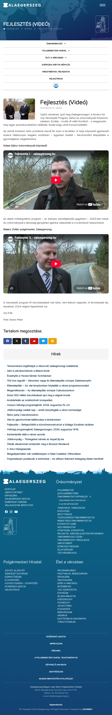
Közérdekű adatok (15, 587)
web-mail (56, 651)
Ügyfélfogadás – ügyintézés (21, 583)
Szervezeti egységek (16, 574)
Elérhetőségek (13, 577)
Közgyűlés (63, 511)
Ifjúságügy (63, 603)
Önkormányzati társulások (73, 540)
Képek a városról (67, 583)
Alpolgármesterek (68, 493)
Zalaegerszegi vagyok (17, 499)
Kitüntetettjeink (66, 524)
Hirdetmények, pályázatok (56, 72)
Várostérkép (64, 543)
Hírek (28, 29)
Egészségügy (64, 599)
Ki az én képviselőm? (68, 504)
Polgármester (65, 490)
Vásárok (62, 615)
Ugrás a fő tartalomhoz (101, 1)
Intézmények (64, 587)
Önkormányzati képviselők (72, 497)
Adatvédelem (56, 672)
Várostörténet (14, 492)
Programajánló (66, 570)
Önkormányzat (54, 44)
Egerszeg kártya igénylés (56, 65)
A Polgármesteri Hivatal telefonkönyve (56, 658)
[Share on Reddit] (34, 341)
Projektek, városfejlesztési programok (80, 534)
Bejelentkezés (56, 705)
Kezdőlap (12, 29)
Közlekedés (63, 609)
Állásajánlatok (66, 596)
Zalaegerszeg (22, 5)
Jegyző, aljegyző (15, 570)
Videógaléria (64, 580)
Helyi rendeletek (66, 527)
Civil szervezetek (67, 590)
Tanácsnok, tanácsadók (71, 508)
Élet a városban (54, 58)
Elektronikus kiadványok (71, 619)
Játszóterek (64, 606)
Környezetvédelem (68, 546)
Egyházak (63, 593)
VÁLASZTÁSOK (56, 79)
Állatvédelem (65, 550)
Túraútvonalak (66, 622)
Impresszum (56, 644)
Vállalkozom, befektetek (19, 505)
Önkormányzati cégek (70, 537)
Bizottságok (64, 514)
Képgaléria (11, 496)
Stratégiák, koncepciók (70, 530)
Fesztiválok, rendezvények (72, 574)
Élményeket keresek (16, 502)
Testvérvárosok (67, 553)
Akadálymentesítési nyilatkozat (56, 679)
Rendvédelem (64, 612)
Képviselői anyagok (56, 665)
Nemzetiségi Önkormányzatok (74, 521)
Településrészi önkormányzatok (76, 518)
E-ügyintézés (12, 580)
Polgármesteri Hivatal (54, 51)
